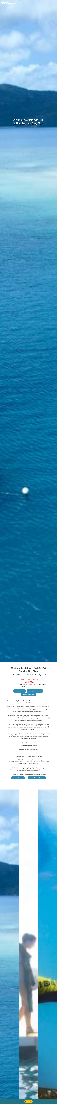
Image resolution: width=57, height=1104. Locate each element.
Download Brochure (18, 778)
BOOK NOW (28, 1101)
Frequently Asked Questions (37, 778)
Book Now (19, 691)
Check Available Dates (28, 694)
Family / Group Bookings (35, 691)
